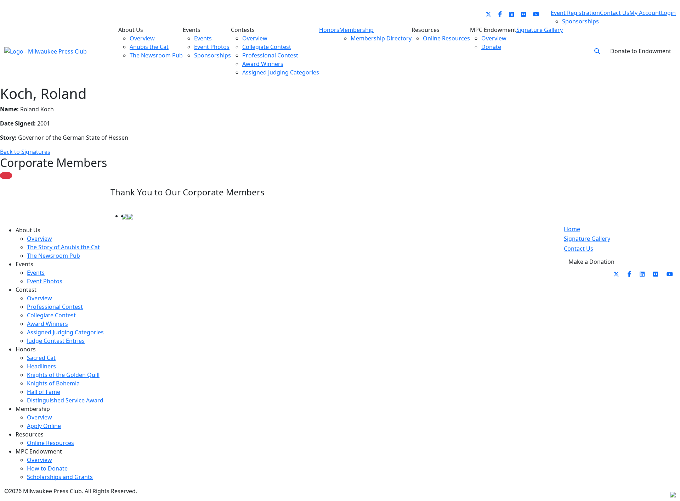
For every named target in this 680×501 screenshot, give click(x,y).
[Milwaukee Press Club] (45, 51)
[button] (597, 51)
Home (572, 229)
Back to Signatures (25, 152)
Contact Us (578, 248)
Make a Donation (591, 262)
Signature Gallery (587, 239)
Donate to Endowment (640, 51)
